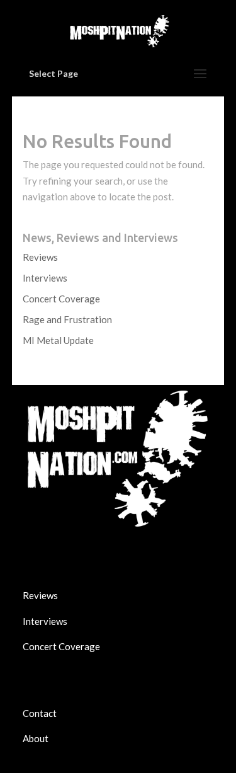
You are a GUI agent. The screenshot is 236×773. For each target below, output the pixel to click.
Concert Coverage (61, 298)
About (35, 738)
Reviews (40, 257)
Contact (40, 713)
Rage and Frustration (67, 319)
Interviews (45, 277)
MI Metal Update (58, 340)
